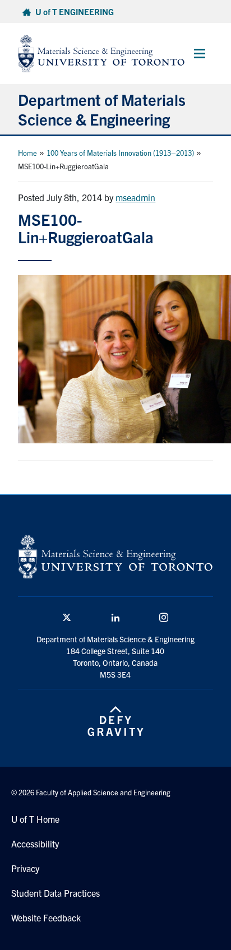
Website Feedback (46, 917)
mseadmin (135, 197)
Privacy (25, 868)
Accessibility (35, 843)
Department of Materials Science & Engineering (102, 109)
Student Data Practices (55, 892)
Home (27, 152)
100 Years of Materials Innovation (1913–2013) (120, 152)
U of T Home (35, 818)
